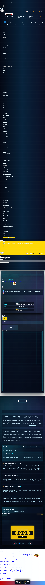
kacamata (4, 41)
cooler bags (4, 184)
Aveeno (9, 30)
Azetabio (17, 30)
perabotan (5, 149)
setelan (4, 74)
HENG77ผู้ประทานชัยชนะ (5, 564)
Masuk (2, 240)
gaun (3, 72)
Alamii (17, 28)
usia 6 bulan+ (5, 119)
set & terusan (5, 49)
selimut (4, 142)
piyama (4, 51)
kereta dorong (6, 115)
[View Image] (2, 391)
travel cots (5, 133)
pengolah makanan (7, 174)
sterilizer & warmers (7, 158)
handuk (4, 223)
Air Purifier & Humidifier (7, 215)
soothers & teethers (7, 160)
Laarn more (19, 284)
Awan (13, 30)
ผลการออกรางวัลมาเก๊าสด (5, 570)
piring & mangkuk (5, 169)
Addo (5, 28)
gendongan (5, 131)
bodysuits (4, 53)
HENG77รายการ (6, 430)
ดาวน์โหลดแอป (12, 243)
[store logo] (9, 14)
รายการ (36, 11)
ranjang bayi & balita (7, 147)
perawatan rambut (5, 198)
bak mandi (5, 220)
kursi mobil (5, 124)
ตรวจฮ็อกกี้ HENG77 (22, 536)
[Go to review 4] (21, 543)
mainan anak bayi (6, 231)
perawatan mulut (5, 200)
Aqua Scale (26, 28)
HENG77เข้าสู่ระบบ (11, 416)
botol (4, 155)
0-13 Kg (4, 126)
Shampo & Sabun (5, 196)
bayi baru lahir (5, 117)
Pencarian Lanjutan (3, 258)
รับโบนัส (10, 327)
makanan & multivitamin (8, 176)
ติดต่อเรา (43, 11)
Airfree (13, 28)
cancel (2, 259)
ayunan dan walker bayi (8, 226)
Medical (4, 213)
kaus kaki (4, 63)
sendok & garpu (5, 171)
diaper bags (5, 136)
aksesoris (4, 77)
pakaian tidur (5, 47)
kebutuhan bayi (6, 45)
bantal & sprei (6, 144)
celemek (4, 163)
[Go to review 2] (18, 543)
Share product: (4, 330)
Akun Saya (2, 239)
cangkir (4, 167)
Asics (5, 30)
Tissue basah (5, 209)
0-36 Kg (4, 128)
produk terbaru (6, 34)
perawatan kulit (5, 193)
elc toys (4, 235)
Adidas (9, 28)
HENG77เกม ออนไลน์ (4, 561)
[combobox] (5, 257)
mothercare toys (5, 233)
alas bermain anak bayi (8, 229)
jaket (3, 90)
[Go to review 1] (17, 543)
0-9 (39, 24)
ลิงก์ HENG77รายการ (4, 573)
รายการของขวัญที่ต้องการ (29, 243)
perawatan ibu (6, 205)
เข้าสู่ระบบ (30, 11)
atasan (3, 68)
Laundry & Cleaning (6, 211)
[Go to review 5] (22, 543)
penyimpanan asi (5, 182)
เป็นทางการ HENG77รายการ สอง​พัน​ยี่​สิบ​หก (5, 578)
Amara (21, 28)
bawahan (4, 70)
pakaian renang (6, 80)
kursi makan (5, 187)
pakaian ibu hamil (6, 95)
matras (4, 152)
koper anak (5, 122)
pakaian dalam (5, 92)
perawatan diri (5, 202)
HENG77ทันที (3, 567)
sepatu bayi (4, 58)
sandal (4, 61)
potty (4, 218)
